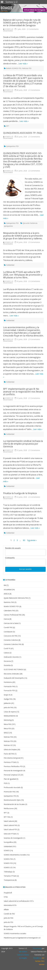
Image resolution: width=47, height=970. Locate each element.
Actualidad (7, 589)
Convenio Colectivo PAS (12, 644)
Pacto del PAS (9, 754)
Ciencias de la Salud (11, 623)
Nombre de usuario (13, 548)
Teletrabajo (8, 872)
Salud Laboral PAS (10, 825)
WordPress (37, 958)
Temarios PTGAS (10, 876)
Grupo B (7, 695)
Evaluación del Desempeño (14, 678)
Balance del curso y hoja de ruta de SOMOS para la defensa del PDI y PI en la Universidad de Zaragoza (22, 22)
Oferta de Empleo (10, 749)
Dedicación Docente (11, 657)
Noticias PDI (26, 68)
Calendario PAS (9, 610)
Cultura (6, 653)
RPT (7, 126)
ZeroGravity (37, 948)
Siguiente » (32, 540)
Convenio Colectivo (11, 640)
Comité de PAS (9, 914)
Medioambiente (9, 716)
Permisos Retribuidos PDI (13, 766)
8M (5, 585)
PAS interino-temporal (12, 758)
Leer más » (23, 63)
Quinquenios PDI (12, 146)
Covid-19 (7, 648)
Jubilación (7, 703)
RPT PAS (7, 817)
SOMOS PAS (8, 859)
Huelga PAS (8, 699)
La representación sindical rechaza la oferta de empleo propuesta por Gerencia (23, 443)
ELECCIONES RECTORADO (14, 669)
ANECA (6, 594)
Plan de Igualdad (10, 779)
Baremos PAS (9, 602)
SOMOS (7, 850)
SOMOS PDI (8, 863)
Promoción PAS (9, 792)
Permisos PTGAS (10, 762)
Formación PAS (9, 686)
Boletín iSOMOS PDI (13, 68)
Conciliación (8, 632)
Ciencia (6, 619)
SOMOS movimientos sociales (15, 933)
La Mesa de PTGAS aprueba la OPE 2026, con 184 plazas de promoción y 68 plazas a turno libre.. (22, 274)
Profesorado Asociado (12, 787)
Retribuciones (9, 808)
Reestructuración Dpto (12, 800)
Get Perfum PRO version (39, 961)
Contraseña (10, 558)
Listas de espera (10, 712)
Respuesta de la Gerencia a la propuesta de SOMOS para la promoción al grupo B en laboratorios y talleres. (23, 235)
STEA (6, 897)
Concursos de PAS (10, 636)
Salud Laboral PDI (10, 829)
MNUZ (6, 733)
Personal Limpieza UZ (12, 775)
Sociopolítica (8, 842)
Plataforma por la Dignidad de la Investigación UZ (22, 938)
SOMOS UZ (9, 29)
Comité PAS (8, 627)
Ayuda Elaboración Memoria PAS (16, 598)
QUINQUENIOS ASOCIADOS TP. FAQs (22, 132)
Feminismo (8, 682)
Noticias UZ (8, 745)
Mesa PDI (7, 728)
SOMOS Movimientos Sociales (15, 855)
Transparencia (9, 880)
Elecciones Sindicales (11, 674)
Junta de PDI (8, 922)
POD (5, 783)
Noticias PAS (8, 737)
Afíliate (6, 909)
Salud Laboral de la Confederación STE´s (19, 901)
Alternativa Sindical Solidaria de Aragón (23, 954)
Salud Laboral (9, 821)
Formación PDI (9, 690)
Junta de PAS (8, 707)
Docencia (7, 661)
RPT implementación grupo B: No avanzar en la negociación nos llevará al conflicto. (23, 391)
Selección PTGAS (10, 834)
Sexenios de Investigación (13, 838)
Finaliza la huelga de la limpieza (20, 493)
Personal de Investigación (13, 770)
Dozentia (7, 665)
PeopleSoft (8, 893)
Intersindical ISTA (10, 905)
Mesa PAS (7, 724)
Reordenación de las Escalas (14, 804)
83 (24, 540)
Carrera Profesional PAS (13, 615)
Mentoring (7, 720)
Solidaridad (10, 265)
